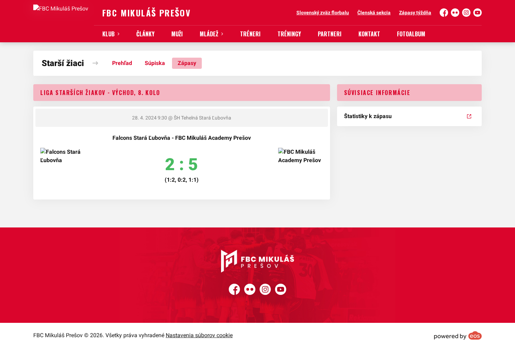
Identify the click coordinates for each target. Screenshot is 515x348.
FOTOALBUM (411, 34)
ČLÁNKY (145, 34)
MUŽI (177, 34)
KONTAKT (369, 34)
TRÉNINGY (289, 34)
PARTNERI (330, 34)
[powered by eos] (458, 335)
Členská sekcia (374, 12)
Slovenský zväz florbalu (322, 12)
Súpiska (155, 63)
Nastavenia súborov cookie (199, 335)
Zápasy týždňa (415, 12)
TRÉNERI (250, 34)
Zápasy (187, 63)
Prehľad (122, 63)
